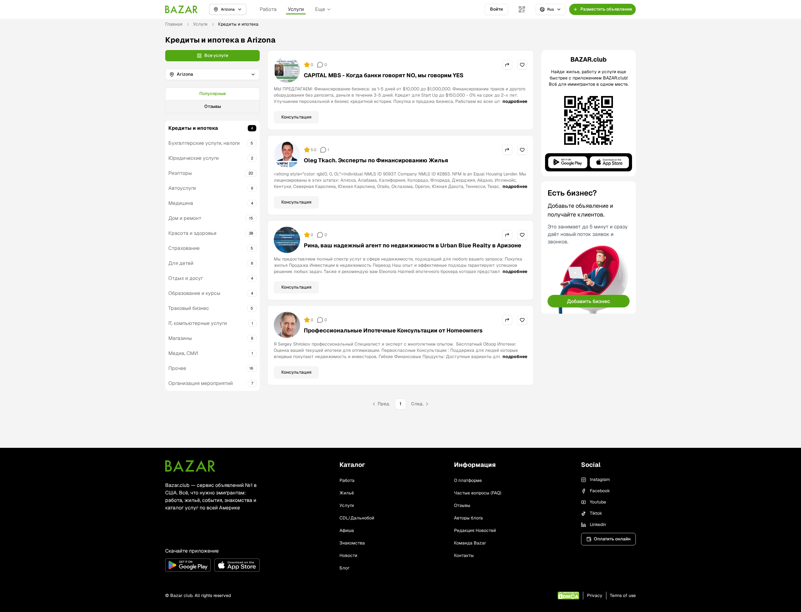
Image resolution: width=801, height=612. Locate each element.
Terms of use (623, 595)
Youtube (598, 502)
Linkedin (598, 524)
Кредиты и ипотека (193, 128)
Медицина (180, 203)
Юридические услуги (193, 158)
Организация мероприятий (200, 383)
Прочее (177, 368)
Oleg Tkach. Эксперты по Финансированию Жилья (376, 160)
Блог (344, 568)
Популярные (212, 93)
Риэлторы (180, 173)
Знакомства (352, 543)
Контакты (464, 555)
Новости (348, 555)
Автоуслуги (182, 188)
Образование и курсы (194, 293)
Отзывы (212, 106)
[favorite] (522, 65)
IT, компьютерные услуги (197, 323)
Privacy (594, 595)
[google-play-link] (188, 565)
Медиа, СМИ (183, 353)
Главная (173, 24)
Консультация (296, 117)
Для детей (180, 263)
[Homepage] (181, 9)
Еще (320, 9)
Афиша (346, 530)
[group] (212, 100)
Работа (268, 9)
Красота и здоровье (192, 233)
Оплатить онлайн (612, 539)
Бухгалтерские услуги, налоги (204, 143)
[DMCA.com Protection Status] (568, 595)
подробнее (515, 101)
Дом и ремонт (185, 218)
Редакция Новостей (475, 530)
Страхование (184, 248)
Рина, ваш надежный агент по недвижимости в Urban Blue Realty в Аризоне (412, 245)
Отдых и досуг (185, 278)
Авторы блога (468, 518)
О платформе (468, 480)
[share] (507, 65)
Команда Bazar (470, 543)
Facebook (600, 490)
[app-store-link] (237, 565)
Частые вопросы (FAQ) (477, 493)
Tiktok (596, 513)
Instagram (600, 479)
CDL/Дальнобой (356, 518)
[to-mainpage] (190, 466)
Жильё (346, 493)
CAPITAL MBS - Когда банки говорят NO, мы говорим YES (383, 75)
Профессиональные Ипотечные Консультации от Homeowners (393, 330)
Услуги (296, 9)
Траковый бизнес (188, 308)
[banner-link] (588, 247)
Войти (496, 9)
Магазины (180, 338)
